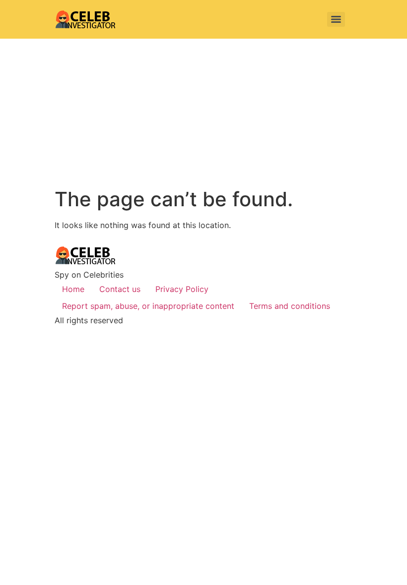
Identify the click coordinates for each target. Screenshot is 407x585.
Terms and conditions (289, 306)
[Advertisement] (203, 113)
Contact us (119, 289)
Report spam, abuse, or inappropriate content (148, 306)
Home (73, 289)
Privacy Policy (181, 289)
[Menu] (336, 19)
